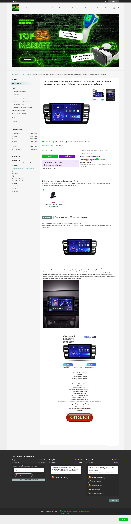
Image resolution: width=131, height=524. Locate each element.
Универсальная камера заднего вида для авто (64, 467)
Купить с (64, 156)
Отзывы (14, 121)
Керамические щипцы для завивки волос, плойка (28, 470)
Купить (50, 156)
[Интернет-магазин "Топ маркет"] (15, 7)
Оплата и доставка (77, 8)
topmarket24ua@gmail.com (19, 186)
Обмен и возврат (90, 8)
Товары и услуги (64, 8)
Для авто (28, 74)
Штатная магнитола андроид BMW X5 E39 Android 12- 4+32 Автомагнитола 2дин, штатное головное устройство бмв (65, 471)
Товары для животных (20, 113)
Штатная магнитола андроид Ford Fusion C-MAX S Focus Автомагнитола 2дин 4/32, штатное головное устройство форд (102, 469)
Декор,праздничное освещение (22, 107)
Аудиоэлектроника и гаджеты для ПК (23, 87)
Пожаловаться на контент (66, 511)
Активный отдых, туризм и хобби (23, 98)
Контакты (100, 8)
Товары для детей (18, 104)
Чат (125, 519)
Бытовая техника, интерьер (21, 101)
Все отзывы (114, 500)
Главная (54, 8)
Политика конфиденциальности (81, 511)
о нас (13, 117)
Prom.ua (73, 510)
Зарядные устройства (19, 91)
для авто (16, 94)
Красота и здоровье (19, 110)
